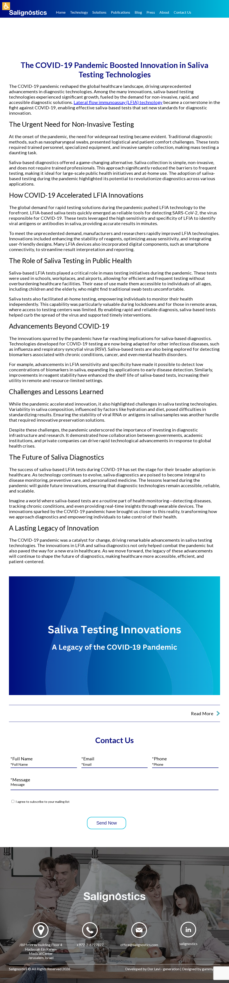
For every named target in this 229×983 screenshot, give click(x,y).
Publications (120, 12)
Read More (202, 713)
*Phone (159, 758)
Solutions (99, 12)
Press (150, 12)
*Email (87, 758)
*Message (20, 779)
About (164, 12)
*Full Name (22, 758)
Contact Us (182, 12)
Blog (138, 12)
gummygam (211, 969)
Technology (79, 12)
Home (61, 12)
